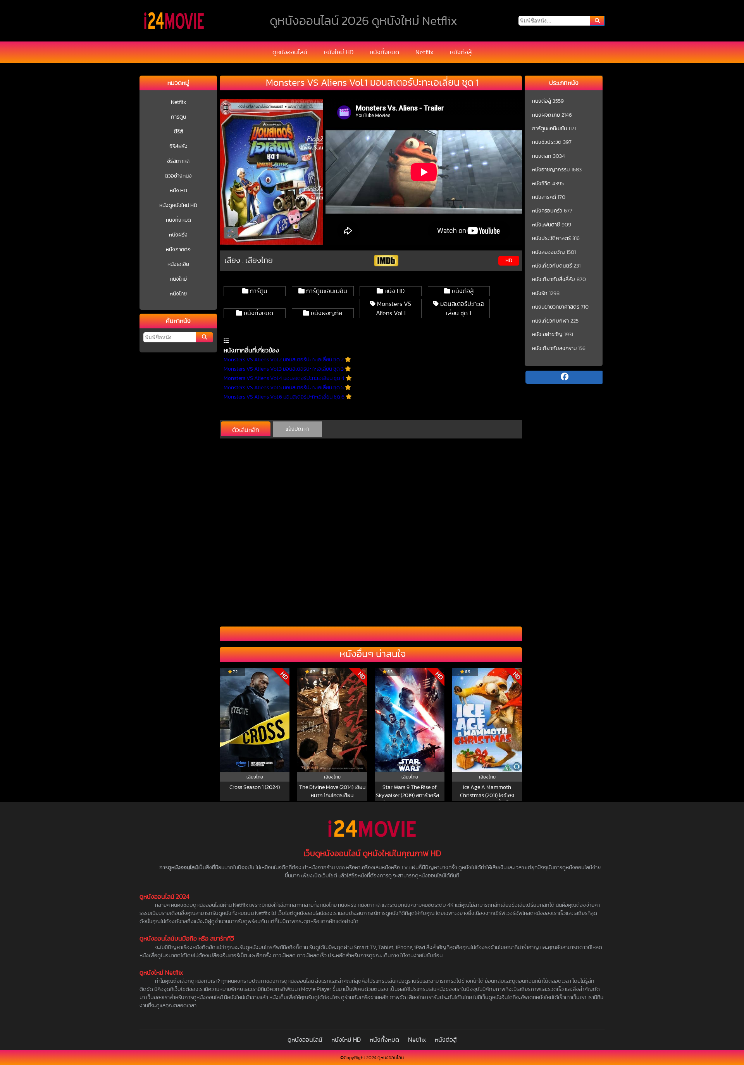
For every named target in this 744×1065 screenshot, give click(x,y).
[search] (597, 21)
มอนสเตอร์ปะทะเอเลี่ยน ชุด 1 (461, 308)
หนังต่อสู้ (461, 52)
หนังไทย (178, 294)
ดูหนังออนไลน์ (289, 52)
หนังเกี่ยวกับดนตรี (552, 266)
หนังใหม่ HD (338, 52)
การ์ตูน (178, 117)
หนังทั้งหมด (384, 52)
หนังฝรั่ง (178, 235)
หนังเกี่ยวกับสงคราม (554, 348)
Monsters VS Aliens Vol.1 (393, 308)
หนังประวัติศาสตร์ (551, 238)
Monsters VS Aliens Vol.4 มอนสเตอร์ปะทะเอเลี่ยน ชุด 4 (285, 378)
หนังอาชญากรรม (551, 170)
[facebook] (564, 377)
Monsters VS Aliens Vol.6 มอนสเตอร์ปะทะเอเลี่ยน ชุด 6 (285, 397)
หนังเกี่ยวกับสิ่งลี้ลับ (553, 279)
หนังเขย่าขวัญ (547, 334)
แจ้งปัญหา (297, 429)
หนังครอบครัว (547, 211)
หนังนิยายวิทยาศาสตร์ (555, 307)
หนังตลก (541, 156)
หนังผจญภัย (325, 313)
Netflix (424, 52)
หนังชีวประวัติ (546, 142)
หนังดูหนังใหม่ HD (178, 205)
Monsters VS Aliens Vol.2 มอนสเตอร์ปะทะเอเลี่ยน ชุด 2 (284, 359)
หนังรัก (540, 293)
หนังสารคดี (544, 197)
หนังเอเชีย (178, 264)
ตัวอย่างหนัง (178, 176)
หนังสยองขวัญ (548, 252)
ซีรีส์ (178, 132)
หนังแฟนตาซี (546, 225)
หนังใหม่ (178, 279)
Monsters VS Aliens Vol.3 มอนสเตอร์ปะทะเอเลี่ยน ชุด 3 (284, 369)
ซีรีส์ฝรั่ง (178, 146)
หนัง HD (178, 190)
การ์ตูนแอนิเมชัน (326, 291)
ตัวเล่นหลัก (245, 430)
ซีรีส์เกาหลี (178, 161)
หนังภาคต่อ (178, 249)
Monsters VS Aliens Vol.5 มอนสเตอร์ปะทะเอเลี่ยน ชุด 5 (284, 387)
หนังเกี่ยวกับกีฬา (550, 321)
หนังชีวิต (541, 183)
